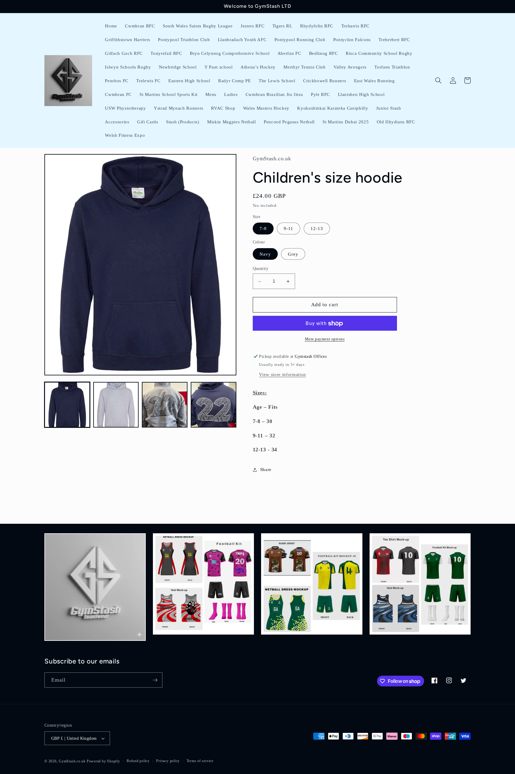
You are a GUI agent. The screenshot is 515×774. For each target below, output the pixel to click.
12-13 (317, 228)
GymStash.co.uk (72, 761)
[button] (438, 80)
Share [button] (266, 469)
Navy (265, 254)
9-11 (288, 228)
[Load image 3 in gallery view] (164, 405)
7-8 (263, 228)
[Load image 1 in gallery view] (67, 405)
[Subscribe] (155, 680)
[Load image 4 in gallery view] (213, 405)
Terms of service (200, 761)
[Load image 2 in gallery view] (116, 405)
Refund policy (138, 761)
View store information (282, 374)
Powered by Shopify (103, 761)
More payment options (325, 339)
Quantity (261, 268)
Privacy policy (168, 761)
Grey (293, 254)
